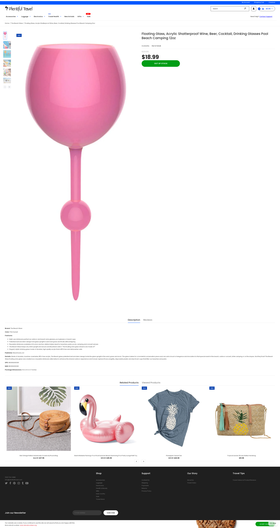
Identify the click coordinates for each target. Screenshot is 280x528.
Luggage (99, 483)
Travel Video (191, 483)
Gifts (97, 491)
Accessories (100, 480)
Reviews (147, 319)
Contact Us (145, 480)
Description (134, 319)
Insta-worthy (100, 494)
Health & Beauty (101, 488)
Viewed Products (151, 382)
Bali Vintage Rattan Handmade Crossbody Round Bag (39, 456)
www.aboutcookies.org (28, 525)
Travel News (100, 499)
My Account (246, 2)
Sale (97, 496)
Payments (145, 485)
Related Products (129, 382)
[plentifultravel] (18, 11)
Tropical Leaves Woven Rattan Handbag (241, 456)
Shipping (145, 483)
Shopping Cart (259, 2)
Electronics (100, 485)
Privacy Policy (146, 491)
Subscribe (111, 513)
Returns (144, 488)
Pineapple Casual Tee (174, 456)
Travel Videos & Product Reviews (244, 480)
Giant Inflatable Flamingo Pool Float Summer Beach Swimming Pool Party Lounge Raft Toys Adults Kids (110, 456)
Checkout (272, 2)
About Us (190, 480)
